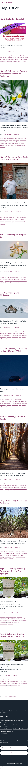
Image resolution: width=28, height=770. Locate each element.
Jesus (8, 57)
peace (26, 57)
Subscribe (14, 753)
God (24, 56)
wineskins (23, 61)
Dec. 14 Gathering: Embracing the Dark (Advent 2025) (13, 350)
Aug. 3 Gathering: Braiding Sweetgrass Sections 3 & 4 (12, 635)
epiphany (7, 333)
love (15, 57)
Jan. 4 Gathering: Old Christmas (9, 294)
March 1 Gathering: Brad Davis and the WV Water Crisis (14, 158)
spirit (21, 59)
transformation (10, 61)
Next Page (12, 697)
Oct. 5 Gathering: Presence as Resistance (13, 502)
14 (6, 697)
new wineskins (20, 57)
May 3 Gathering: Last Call (12, 19)
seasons (2, 143)
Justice (12, 57)
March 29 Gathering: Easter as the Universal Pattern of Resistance (13, 73)
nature (24, 140)
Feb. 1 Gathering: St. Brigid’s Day (13, 235)
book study (2, 617)
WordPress (19, 763)
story (4, 61)
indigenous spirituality (12, 553)
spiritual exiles (18, 143)
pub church (3, 59)
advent (1, 399)
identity (5, 57)
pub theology (9, 59)
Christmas (2, 331)
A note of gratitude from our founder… (12, 721)
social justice (16, 59)
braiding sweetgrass (11, 617)
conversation (16, 56)
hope (1, 57)
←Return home (6, 2)
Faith (21, 56)
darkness (2, 333)
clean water (3, 138)
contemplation (9, 56)
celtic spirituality (4, 276)
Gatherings (16, 52)
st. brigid (2, 283)
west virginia (17, 61)
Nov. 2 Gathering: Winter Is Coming (12, 417)
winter (21, 145)
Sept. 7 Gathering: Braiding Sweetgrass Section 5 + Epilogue (12, 571)
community (2, 56)
